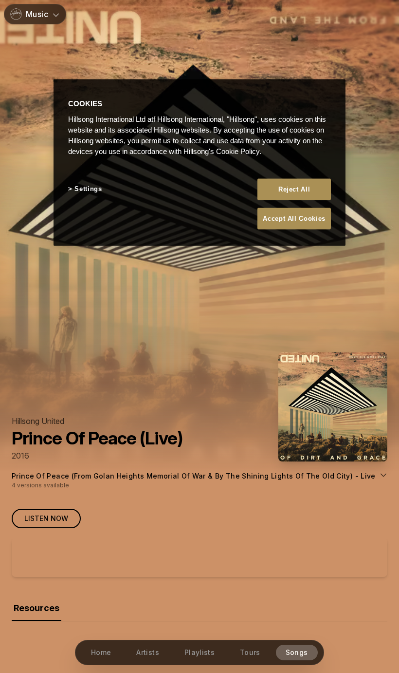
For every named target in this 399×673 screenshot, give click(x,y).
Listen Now (46, 518)
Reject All (294, 188)
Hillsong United (38, 421)
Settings (88, 188)
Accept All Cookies (294, 218)
